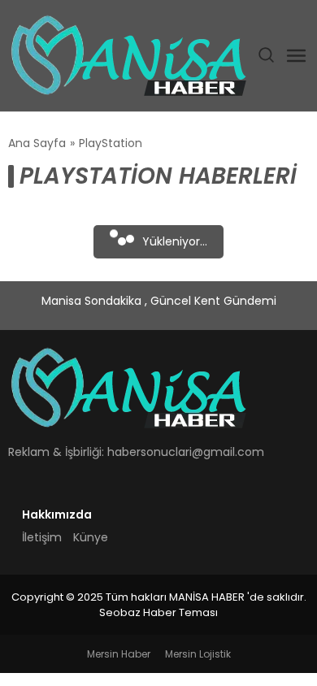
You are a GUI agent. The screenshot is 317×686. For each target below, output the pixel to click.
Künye (90, 537)
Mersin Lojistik (198, 654)
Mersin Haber (118, 654)
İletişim (42, 537)
